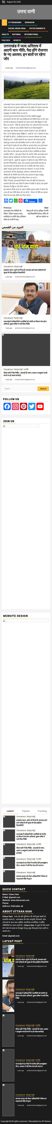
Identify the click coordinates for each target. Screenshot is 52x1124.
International (31, 34)
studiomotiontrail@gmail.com (26, 68)
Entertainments (37, 28)
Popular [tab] (26, 811)
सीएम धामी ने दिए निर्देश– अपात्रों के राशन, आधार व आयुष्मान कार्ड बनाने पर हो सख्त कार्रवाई (30, 850)
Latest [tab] (10, 811)
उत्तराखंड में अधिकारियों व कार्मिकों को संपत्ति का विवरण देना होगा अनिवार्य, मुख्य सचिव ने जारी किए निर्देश (25, 322)
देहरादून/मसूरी (18, 266)
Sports (17, 40)
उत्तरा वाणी (26, 11)
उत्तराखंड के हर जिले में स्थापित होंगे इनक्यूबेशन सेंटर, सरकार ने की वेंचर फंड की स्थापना (32, 864)
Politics (6, 40)
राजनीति (25, 369)
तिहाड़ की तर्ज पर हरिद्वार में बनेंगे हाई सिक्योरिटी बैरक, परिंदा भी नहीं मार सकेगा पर (37, 212)
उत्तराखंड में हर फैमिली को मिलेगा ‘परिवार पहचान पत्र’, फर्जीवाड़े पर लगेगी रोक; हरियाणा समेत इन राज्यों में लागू (15, 214)
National (16, 34)
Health (5, 34)
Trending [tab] (42, 811)
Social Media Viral (17, 28)
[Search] (48, 22)
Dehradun (29, 22)
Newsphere (34, 1121)
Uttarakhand (14, 22)
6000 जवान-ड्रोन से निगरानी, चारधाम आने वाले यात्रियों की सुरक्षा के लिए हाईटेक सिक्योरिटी (25, 271)
